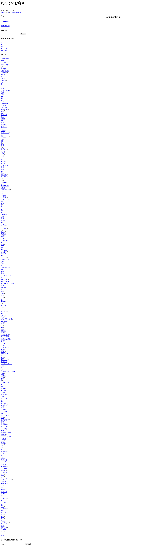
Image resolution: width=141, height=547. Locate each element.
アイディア (5, 133)
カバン (3, 512)
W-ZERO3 (4, 176)
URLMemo (4, 103)
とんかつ (4, 390)
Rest (2, 60)
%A (2, 96)
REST (3, 163)
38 (1, 42)
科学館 (3, 253)
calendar (3, 80)
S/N (2, 46)
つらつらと (5, 347)
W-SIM (3, 195)
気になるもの (6, 275)
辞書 (2, 273)
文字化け (4, 149)
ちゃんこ (4, 228)
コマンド (4, 115)
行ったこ (4, 125)
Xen (2, 535)
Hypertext (4, 509)
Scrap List (5, 26)
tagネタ (3, 481)
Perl (2, 325)
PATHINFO (5, 337)
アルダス (4, 48)
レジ (2, 441)
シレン (3, 238)
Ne (2, 201)
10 (1, 191)
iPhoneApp (4, 360)
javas (2, 111)
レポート (4, 468)
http (2, 44)
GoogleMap (5, 71)
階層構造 (4, 424)
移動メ (3, 485)
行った (3, 343)
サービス (4, 251)
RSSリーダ (5, 65)
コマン (3, 443)
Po (2, 510)
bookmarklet (5, 483)
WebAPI (4, 287)
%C (2, 180)
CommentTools (6, 267)
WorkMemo (5, 281)
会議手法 (4, 527)
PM (2, 291)
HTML (3, 315)
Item (2, 431)
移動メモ (4, 426)
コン (2, 475)
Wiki (2, 120)
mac (2, 327)
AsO (2, 210)
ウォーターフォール (8, 372)
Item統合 (4, 405)
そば (2, 295)
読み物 (3, 409)
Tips (2, 169)
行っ (2, 155)
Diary (3, 453)
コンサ (3, 345)
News (3, 188)
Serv (2, 173)
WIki (2, 153)
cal (2, 414)
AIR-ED (4, 182)
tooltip (3, 285)
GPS (2, 366)
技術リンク (5, 259)
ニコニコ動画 (6, 437)
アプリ (3, 494)
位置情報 (4, 197)
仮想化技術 (5, 420)
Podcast (3, 521)
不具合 (3, 69)
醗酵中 (3, 422)
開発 (2, 358)
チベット (4, 460)
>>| (7, 16)
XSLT (3, 151)
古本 (2, 122)
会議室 (3, 234)
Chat (2, 329)
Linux (3, 78)
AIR (2, 193)
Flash (2, 297)
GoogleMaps (5, 90)
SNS (2, 145)
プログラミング (6, 319)
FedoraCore (5, 165)
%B (2, 139)
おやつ (3, 464)
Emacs (3, 232)
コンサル (4, 498)
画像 (2, 218)
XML (3, 313)
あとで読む (5, 394)
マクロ (3, 388)
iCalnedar (4, 175)
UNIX (3, 392)
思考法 (3, 376)
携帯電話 (4, 362)
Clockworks (5, 59)
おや (2, 515)
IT (1, 230)
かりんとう (5, 382)
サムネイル (5, 398)
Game (3, 216)
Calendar (5, 21)
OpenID (3, 226)
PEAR (3, 352)
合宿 (2, 519)
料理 (2, 245)
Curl (2, 92)
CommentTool (5, 189)
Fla (2, 247)
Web (2, 269)
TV (2, 102)
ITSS (2, 374)
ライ (2, 378)
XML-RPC (4, 280)
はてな (3, 502)
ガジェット (5, 137)
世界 (2, 517)
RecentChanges (16, 12)
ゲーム (3, 403)
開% (2, 84)
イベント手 (5, 335)
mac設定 (4, 489)
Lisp (2, 397)
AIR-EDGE (5, 186)
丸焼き (3, 74)
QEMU (3, 439)
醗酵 (2, 407)
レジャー (4, 411)
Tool (2, 167)
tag (2, 386)
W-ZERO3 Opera (7, 283)
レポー (3, 62)
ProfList (3, 435)
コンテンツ (5, 523)
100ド (3, 458)
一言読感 (4, 451)
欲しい (3, 161)
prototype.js (4, 109)
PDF (2, 94)
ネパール (4, 257)
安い (2, 242)
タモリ (3, 341)
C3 (2, 141)
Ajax (2, 317)
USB (2, 507)
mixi (2, 203)
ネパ (2, 445)
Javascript (4, 72)
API (2, 307)
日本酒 (3, 529)
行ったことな (6, 433)
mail (2, 271)
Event (3, 119)
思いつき (4, 428)
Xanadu (3, 331)
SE (2, 299)
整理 (2, 418)
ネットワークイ (6, 479)
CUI (2, 224)
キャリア (4, 472)
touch (2, 531)
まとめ (3, 305)
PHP (2, 117)
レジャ (3, 88)
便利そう (4, 127)
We (2, 82)
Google (3, 105)
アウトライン (6, 339)
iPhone (3, 301)
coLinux (3, 470)
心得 (2, 263)
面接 (2, 333)
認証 (2, 236)
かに (2, 309)
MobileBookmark (6, 364)
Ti (1, 178)
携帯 (2, 157)
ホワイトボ (5, 415)
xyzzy (3, 525)
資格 (2, 350)
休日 (2, 323)
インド (3, 462)
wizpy (3, 220)
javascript (4, 107)
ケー (2, 533)
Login (3, 12)
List (8, 12)
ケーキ (3, 496)
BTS (2, 261)
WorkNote (4, 353)
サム (2, 477)
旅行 (2, 487)
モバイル (4, 311)
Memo (3, 131)
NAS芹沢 (4, 50)
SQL (2, 159)
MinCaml (4, 321)
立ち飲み (4, 240)
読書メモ (4, 492)
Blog (2, 113)
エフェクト (5, 199)
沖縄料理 (4, 466)
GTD (2, 293)
